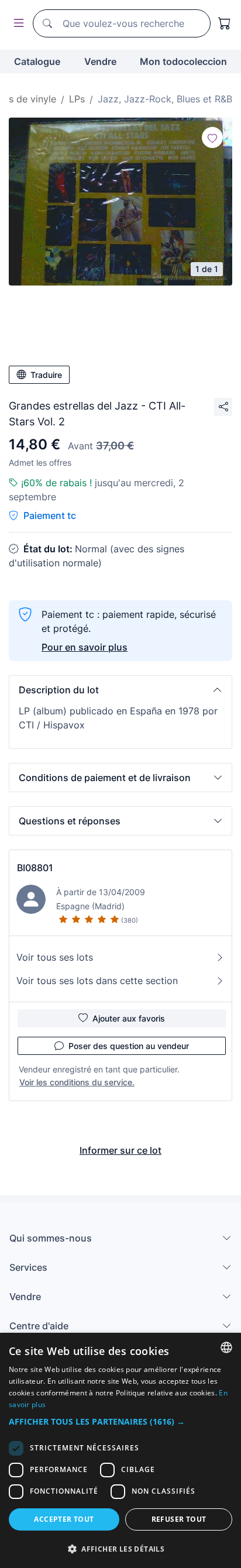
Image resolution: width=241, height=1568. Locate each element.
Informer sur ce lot (120, 1150)
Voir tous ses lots (54, 957)
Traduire (46, 375)
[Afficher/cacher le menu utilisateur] (16, 23)
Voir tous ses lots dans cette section (97, 980)
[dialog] (120, 1450)
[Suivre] (212, 137)
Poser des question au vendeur (128, 1046)
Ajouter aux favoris (128, 1018)
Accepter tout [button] (64, 1519)
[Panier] (225, 23)
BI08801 (35, 868)
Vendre (100, 61)
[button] (120, 690)
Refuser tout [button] (179, 1519)
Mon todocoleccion (183, 61)
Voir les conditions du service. (77, 1082)
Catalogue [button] (37, 61)
